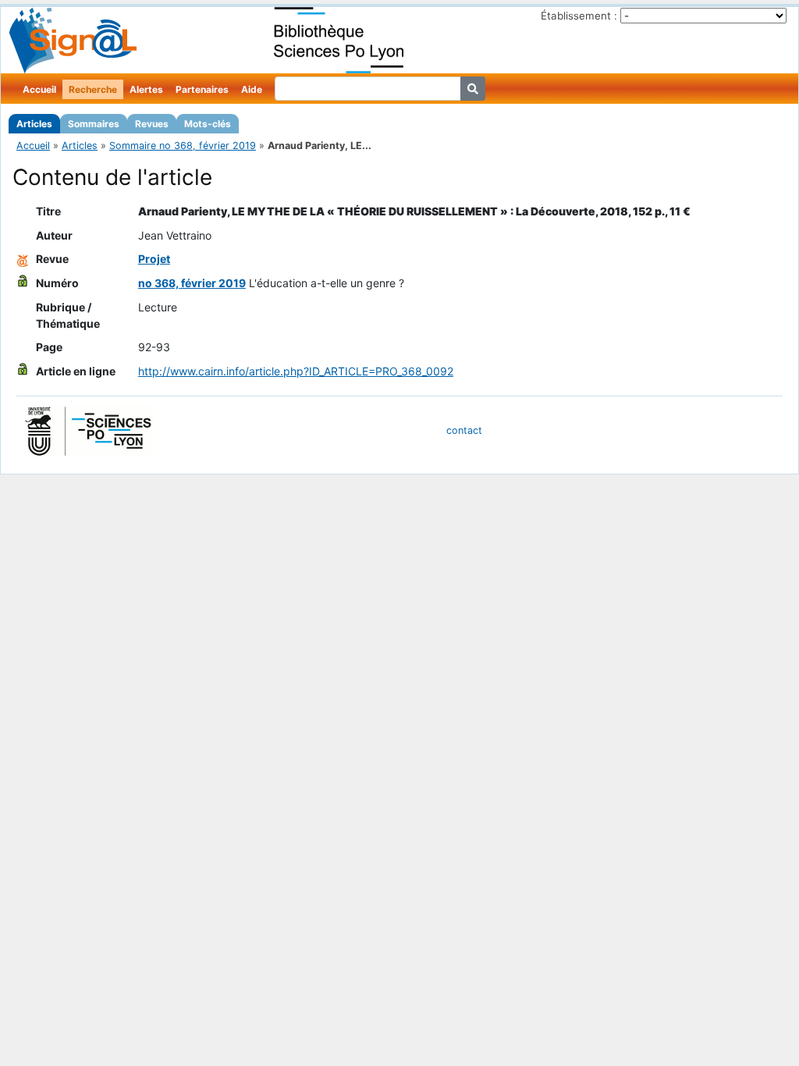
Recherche (93, 89)
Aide (251, 89)
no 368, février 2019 (192, 283)
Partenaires (202, 89)
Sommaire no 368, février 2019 (182, 145)
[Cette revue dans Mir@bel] (22, 258)
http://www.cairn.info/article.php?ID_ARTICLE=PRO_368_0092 (295, 371)
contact (464, 430)
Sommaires (93, 124)
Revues (152, 124)
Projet (154, 258)
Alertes (146, 89)
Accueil (39, 89)
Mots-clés (207, 124)
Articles (34, 124)
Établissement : (579, 15)
